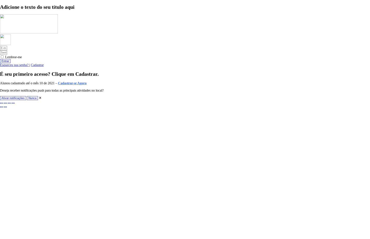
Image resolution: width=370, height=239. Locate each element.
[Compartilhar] (9, 103)
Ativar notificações (13, 98)
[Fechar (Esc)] (13, 103)
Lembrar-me (13, 57)
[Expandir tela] (5, 103)
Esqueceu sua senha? (14, 65)
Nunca (32, 98)
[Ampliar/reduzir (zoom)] (1, 103)
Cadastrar (37, 65)
